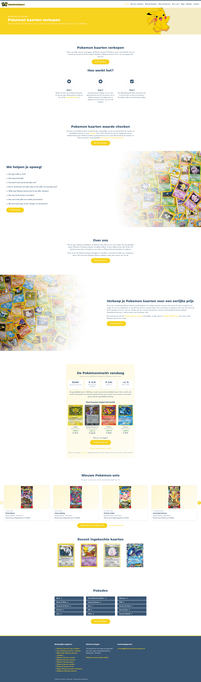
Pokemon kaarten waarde (133, 316)
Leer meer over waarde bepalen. (112, 138)
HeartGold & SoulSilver (96, 598)
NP (89, 610)
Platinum (122, 598)
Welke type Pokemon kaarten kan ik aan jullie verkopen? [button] (28, 191)
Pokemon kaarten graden (66, 664)
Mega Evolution (93, 602)
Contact (196, 4)
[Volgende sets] (199, 503)
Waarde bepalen (151, 4)
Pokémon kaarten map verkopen (68, 648)
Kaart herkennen (164, 4)
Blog (182, 4)
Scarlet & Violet (124, 606)
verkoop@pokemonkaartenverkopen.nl (131, 648)
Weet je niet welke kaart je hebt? (100, 448)
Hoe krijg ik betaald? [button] (15, 178)
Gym (58, 614)
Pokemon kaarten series (65, 666)
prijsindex (84, 452)
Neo (89, 606)
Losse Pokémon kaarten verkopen (69, 651)
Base (58, 598)
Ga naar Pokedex (100, 143)
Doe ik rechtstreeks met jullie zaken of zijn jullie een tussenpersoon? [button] (32, 187)
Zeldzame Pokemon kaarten (67, 671)
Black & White (62, 602)
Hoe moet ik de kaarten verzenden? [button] (21, 195)
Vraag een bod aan (100, 442)
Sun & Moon (123, 610)
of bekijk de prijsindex (116, 525)
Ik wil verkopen (100, 62)
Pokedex (189, 4)
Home (127, 4)
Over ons (175, 4)
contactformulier (72, 97)
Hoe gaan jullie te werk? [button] (17, 174)
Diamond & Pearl (63, 606)
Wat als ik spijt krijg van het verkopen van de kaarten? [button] (28, 204)
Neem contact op (100, 260)
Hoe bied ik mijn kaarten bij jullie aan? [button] (22, 182)
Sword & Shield (124, 614)
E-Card (59, 610)
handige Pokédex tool (171, 316)
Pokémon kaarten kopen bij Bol (97, 657)
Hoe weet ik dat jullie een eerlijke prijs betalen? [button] (25, 199)
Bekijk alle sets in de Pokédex (91, 525)
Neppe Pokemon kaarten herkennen (69, 669)
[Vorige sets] (1, 503)
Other (90, 614)
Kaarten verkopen (136, 4)
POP (120, 602)
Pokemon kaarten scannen (66, 660)
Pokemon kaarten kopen (65, 662)
